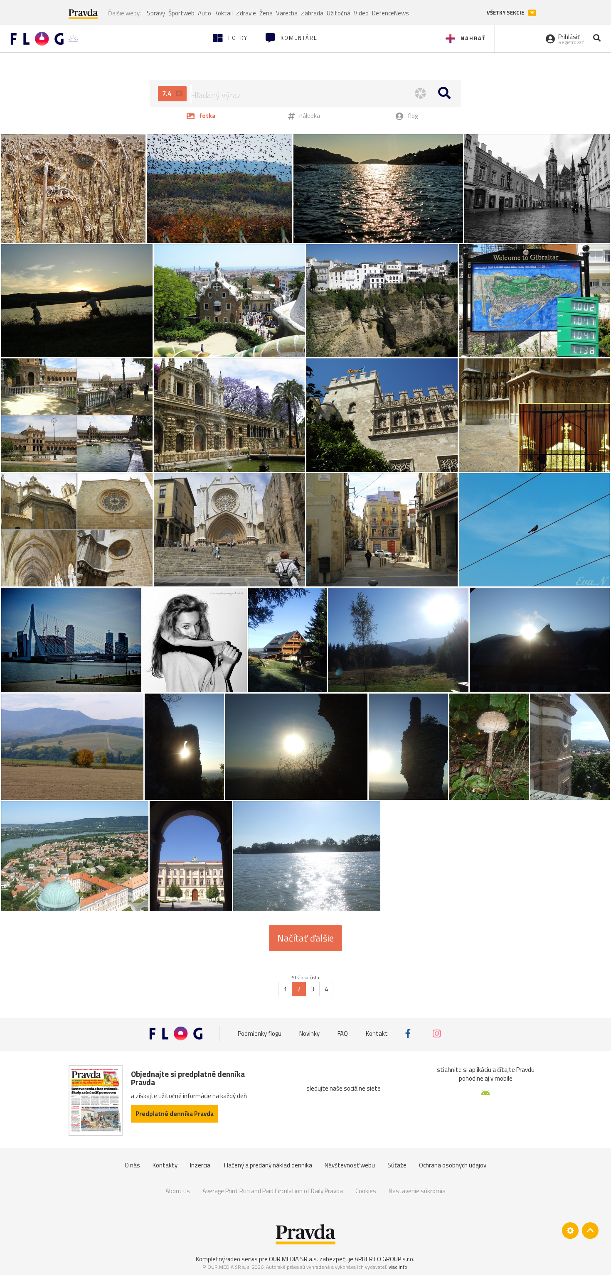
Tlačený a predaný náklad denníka (267, 1165)
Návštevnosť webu (350, 1165)
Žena (266, 13)
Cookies (365, 1191)
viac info (398, 1267)
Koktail (223, 13)
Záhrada (312, 13)
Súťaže (397, 1165)
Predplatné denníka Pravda (175, 1113)
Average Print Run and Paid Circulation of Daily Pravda (272, 1191)
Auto (204, 13)
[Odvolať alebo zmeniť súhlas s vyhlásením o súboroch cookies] (570, 1230)
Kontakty (165, 1165)
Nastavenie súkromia (417, 1191)
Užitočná (338, 13)
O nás (132, 1165)
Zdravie (246, 13)
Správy (156, 13)
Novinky (309, 1033)
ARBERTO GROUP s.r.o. (384, 1259)
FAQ (343, 1033)
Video (361, 13)
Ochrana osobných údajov (452, 1165)
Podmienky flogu (259, 1033)
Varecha (287, 13)
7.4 (167, 93)
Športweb (181, 13)
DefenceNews (390, 13)
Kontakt (377, 1033)
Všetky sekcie (506, 13)
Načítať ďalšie (305, 938)
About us (177, 1191)
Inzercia (200, 1165)
